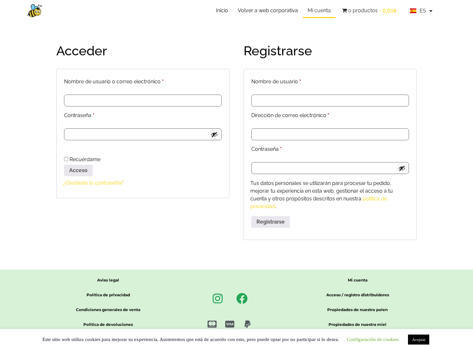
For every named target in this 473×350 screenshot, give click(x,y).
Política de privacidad (108, 294)
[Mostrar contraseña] (214, 134)
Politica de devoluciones (108, 324)
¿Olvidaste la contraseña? (93, 183)
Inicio (222, 10)
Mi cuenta (319, 10)
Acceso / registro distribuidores (357, 294)
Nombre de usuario (289, 81)
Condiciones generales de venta (108, 309)
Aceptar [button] (418, 339)
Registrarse (270, 222)
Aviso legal (108, 280)
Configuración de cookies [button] (373, 339)
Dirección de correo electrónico (303, 114)
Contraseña (92, 114)
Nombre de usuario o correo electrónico (127, 81)
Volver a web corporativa (268, 10)
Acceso (78, 170)
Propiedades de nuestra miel (357, 324)
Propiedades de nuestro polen (357, 309)
